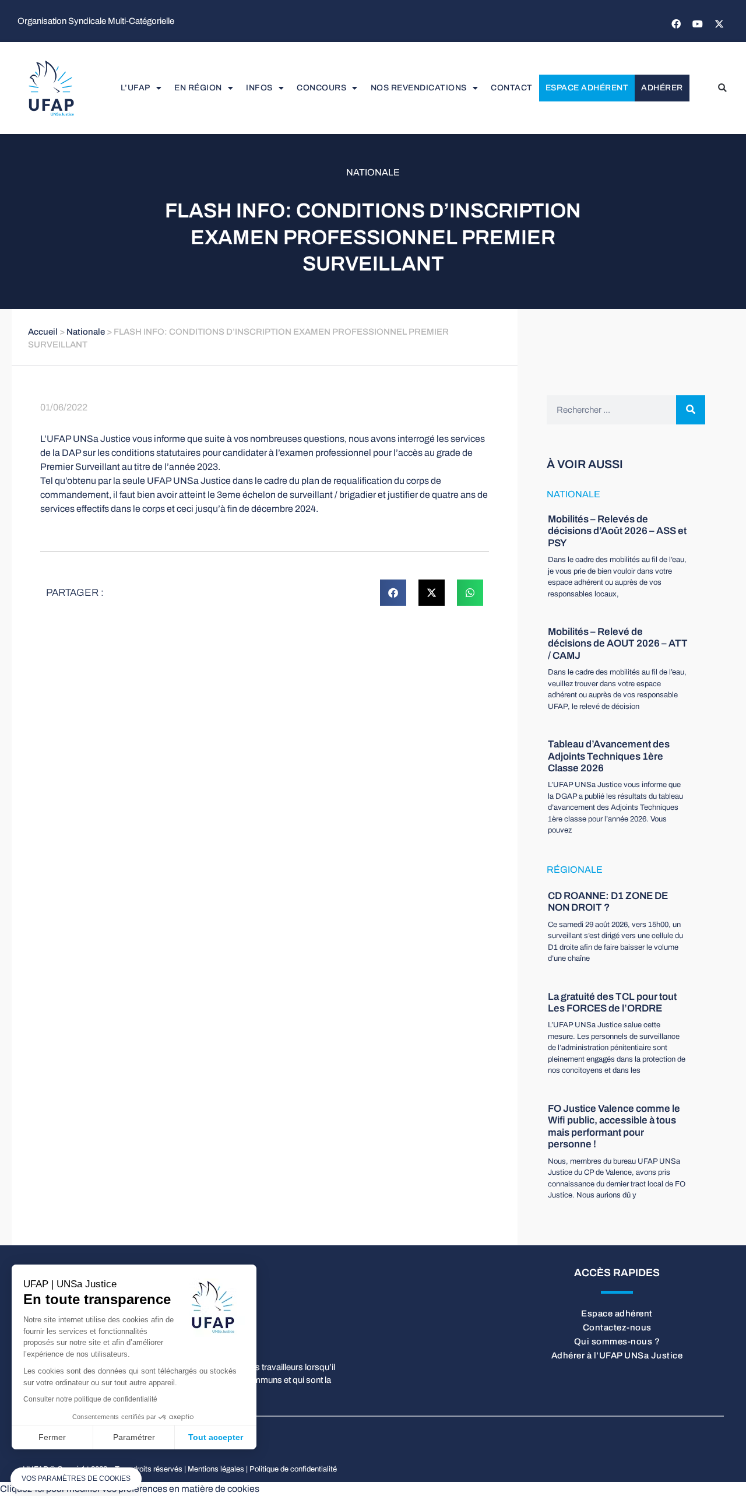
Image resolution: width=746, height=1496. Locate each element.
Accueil (43, 331)
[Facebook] (676, 24)
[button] (722, 88)
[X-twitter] (719, 24)
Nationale (373, 172)
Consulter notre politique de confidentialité (90, 1399)
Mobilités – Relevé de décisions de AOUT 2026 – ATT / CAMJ (618, 643)
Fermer (52, 1437)
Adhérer (662, 87)
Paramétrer (134, 1437)
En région (198, 87)
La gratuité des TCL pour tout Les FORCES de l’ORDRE (612, 1002)
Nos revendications (419, 87)
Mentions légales (216, 1469)
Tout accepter (215, 1437)
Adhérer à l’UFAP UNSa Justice (617, 1355)
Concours (321, 87)
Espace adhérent (587, 87)
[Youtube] (697, 24)
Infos (259, 87)
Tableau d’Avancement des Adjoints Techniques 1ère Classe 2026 (609, 756)
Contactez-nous (617, 1327)
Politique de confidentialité (293, 1469)
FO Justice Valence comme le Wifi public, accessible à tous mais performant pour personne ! (614, 1126)
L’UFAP (135, 87)
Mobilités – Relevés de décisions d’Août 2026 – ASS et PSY (617, 531)
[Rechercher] (690, 409)
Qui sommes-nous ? (617, 1341)
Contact (512, 87)
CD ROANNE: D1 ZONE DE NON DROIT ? (608, 901)
